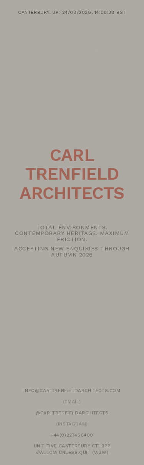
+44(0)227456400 (72, 435)
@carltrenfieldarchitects (71, 412)
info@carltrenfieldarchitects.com (71, 390)
